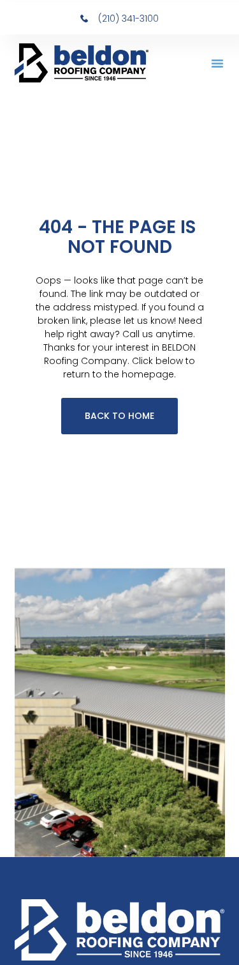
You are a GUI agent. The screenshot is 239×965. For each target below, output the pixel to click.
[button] (217, 63)
